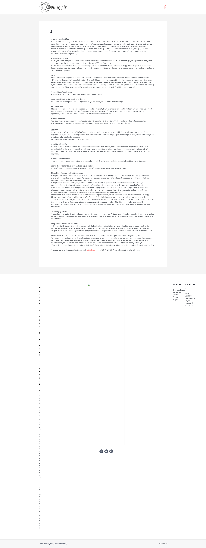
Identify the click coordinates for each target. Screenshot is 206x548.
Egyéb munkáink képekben (189, 303)
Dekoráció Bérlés (153, 7)
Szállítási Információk (190, 297)
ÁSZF (187, 293)
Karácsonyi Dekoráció (134, 7)
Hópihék (118, 7)
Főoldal (109, 7)
